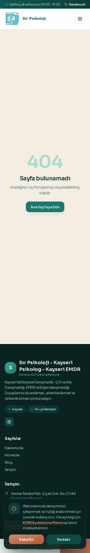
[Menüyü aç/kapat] (80, 18)
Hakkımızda (14, 448)
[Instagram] (9, 422)
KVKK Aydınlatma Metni (42, 522)
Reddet (63, 539)
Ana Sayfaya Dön (45, 207)
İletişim (10, 469)
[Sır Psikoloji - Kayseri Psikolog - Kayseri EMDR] (26, 18)
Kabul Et (26, 539)
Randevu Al (77, 4)
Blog (8, 462)
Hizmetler (12, 455)
